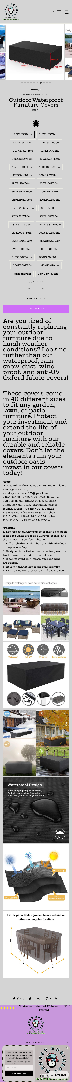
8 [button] (44, 83)
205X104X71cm (50, 191)
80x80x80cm (49, 208)
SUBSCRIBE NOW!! (19, 1073)
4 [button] (31, 83)
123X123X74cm (23, 150)
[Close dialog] (67, 1048)
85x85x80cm (22, 273)
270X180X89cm (22, 249)
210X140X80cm (49, 199)
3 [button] (28, 83)
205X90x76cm (21, 232)
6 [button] (37, 83)
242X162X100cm (50, 224)
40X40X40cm (50, 265)
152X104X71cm (22, 167)
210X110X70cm (22, 199)
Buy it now (36, 309)
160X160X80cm (49, 167)
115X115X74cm (48, 134)
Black (36, 124)
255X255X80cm (49, 240)
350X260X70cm (23, 265)
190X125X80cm (22, 183)
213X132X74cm (24, 208)
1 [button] (22, 83)
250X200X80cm (49, 232)
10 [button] (50, 83)
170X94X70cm (22, 175)
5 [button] (34, 83)
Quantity (36, 282)
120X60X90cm (50, 142)
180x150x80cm (48, 273)
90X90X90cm (23, 134)
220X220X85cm (22, 216)
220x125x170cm (22, 142)
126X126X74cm (22, 158)
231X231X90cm (21, 224)
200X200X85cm (22, 191)
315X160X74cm (22, 257)
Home (35, 89)
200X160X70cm (49, 183)
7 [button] (41, 83)
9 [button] (47, 83)
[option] (36, 52)
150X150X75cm (50, 158)
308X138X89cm (50, 249)
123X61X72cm (49, 150)
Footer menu (36, 1042)
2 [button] (25, 83)
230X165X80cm (50, 216)
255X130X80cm (22, 240)
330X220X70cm (49, 257)
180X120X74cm (49, 175)
